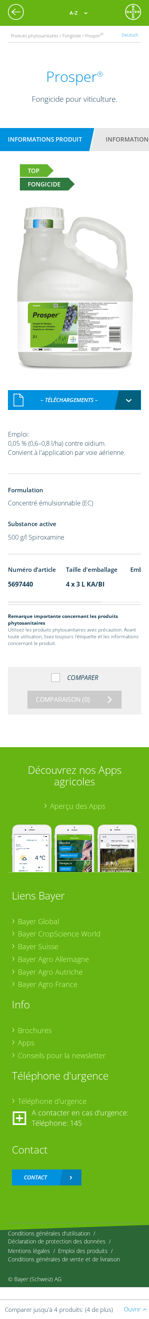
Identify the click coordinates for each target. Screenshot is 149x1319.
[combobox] (74, 400)
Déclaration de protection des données (57, 1241)
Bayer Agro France (47, 984)
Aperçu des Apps (77, 806)
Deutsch (130, 35)
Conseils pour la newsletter (62, 1055)
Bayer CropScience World (59, 933)
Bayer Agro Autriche (50, 972)
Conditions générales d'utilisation (49, 1233)
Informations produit (45, 139)
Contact (35, 1177)
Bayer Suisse (38, 946)
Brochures (35, 1030)
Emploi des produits (83, 1251)
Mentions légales (29, 1251)
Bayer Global (38, 921)
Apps (26, 1042)
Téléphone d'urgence (52, 1101)
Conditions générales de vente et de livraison (64, 1259)
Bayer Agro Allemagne (53, 959)
